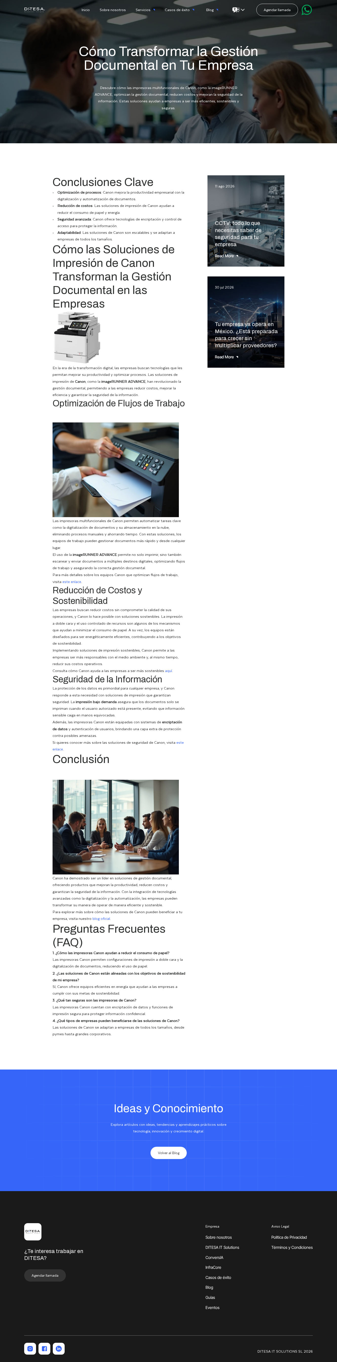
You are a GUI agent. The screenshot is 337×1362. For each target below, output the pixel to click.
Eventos (213, 1307)
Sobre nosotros (113, 10)
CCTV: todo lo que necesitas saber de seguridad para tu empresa (239, 233)
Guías (210, 1297)
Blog (209, 1287)
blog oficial (101, 918)
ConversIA (214, 1257)
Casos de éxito (218, 1277)
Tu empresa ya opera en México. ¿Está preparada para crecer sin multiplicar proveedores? (247, 334)
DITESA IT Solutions (222, 1247)
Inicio (85, 10)
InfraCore (213, 1267)
